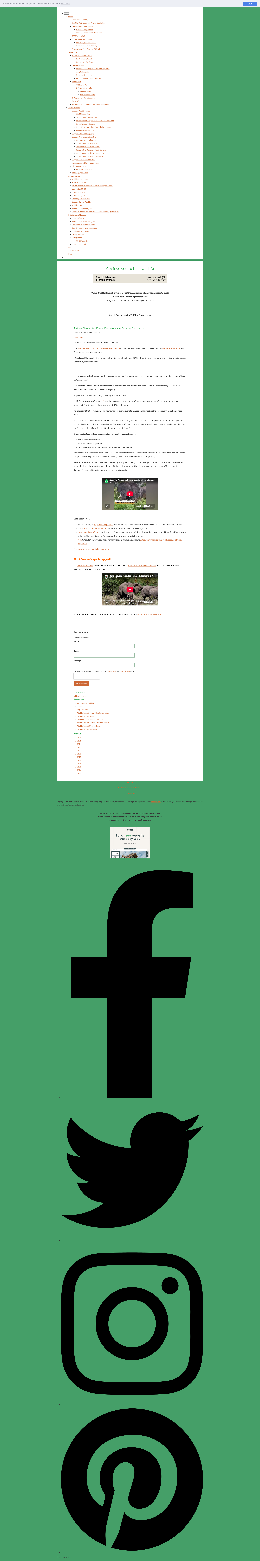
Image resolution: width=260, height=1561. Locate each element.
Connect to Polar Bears (84, 62)
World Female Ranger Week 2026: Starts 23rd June (95, 121)
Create (72, 1557)
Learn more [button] (65, 3)
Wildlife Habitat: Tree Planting (88, 716)
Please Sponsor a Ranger (85, 124)
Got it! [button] (250, 3)
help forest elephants (103, 525)
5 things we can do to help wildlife (89, 33)
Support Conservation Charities (84, 137)
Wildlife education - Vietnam (87, 130)
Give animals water (79, 166)
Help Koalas (76, 82)
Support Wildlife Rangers (81, 111)
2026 (79, 737)
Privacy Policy (112, 671)
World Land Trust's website (149, 614)
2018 (79, 763)
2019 (79, 760)
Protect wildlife (74, 108)
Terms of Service (124, 671)
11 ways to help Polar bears (82, 56)
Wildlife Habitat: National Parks (89, 726)
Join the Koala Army (87, 95)
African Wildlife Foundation (93, 528)
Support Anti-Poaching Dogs (83, 134)
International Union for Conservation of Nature (98, 348)
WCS (80, 540)
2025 (79, 741)
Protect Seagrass (78, 192)
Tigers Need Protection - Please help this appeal (94, 127)
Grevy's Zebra (77, 101)
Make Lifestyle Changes (77, 215)
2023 (79, 747)
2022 (79, 750)
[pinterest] (132, 1552)
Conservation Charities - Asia (87, 143)
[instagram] (132, 1404)
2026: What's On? (78, 36)
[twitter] (132, 1241)
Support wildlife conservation (83, 160)
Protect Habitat (74, 176)
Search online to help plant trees (84, 228)
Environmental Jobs (79, 244)
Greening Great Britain (81, 199)
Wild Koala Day (81, 85)
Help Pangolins (78, 65)
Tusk (102, 401)
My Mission (76, 251)
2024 (79, 744)
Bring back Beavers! (79, 182)
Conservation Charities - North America (91, 150)
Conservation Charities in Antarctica (90, 153)
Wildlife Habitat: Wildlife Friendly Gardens (93, 723)
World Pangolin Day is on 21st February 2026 (92, 69)
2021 (79, 754)
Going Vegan (77, 238)
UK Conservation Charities (86, 140)
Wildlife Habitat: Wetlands (87, 729)
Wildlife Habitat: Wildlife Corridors (90, 720)
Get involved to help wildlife (82, 26)
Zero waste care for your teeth (83, 225)
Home (70, 17)
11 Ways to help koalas (84, 88)
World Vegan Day (82, 241)
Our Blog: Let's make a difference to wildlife (88, 23)
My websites (130, 793)
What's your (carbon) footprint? (84, 221)
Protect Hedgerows (79, 195)
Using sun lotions (78, 235)
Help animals (73, 52)
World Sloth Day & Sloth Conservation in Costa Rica (91, 104)
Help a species (82, 710)
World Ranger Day (83, 114)
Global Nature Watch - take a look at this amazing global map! (95, 212)
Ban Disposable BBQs (80, 20)
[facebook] (132, 1097)
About (70, 248)
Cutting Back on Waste (80, 231)
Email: (76, 651)
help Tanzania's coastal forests (142, 566)
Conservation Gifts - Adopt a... (83, 39)
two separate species (171, 348)
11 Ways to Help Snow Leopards (83, 98)
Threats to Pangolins (84, 75)
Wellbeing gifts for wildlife (86, 43)
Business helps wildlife (85, 703)
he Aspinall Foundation (89, 532)
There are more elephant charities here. (91, 549)
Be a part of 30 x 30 (79, 189)
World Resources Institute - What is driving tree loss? (92, 186)
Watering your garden (84, 169)
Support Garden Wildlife (81, 202)
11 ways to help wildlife (84, 30)
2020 (79, 757)
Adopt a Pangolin (82, 72)
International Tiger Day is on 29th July (86, 49)
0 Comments (78, 337)
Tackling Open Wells (80, 173)
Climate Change (78, 218)
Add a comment (80, 696)
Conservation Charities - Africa (88, 147)
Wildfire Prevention (79, 205)
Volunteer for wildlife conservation (85, 163)
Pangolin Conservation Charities (88, 78)
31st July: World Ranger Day (86, 117)
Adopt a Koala (85, 91)
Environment (82, 707)
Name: (76, 641)
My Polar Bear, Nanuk (84, 59)
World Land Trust (85, 566)
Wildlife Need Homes (80, 179)
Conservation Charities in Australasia (90, 156)
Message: (77, 661)
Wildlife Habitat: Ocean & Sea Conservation (93, 713)
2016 (79, 770)
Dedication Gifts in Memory (86, 46)
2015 (79, 773)
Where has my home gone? (82, 208)
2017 (79, 767)
